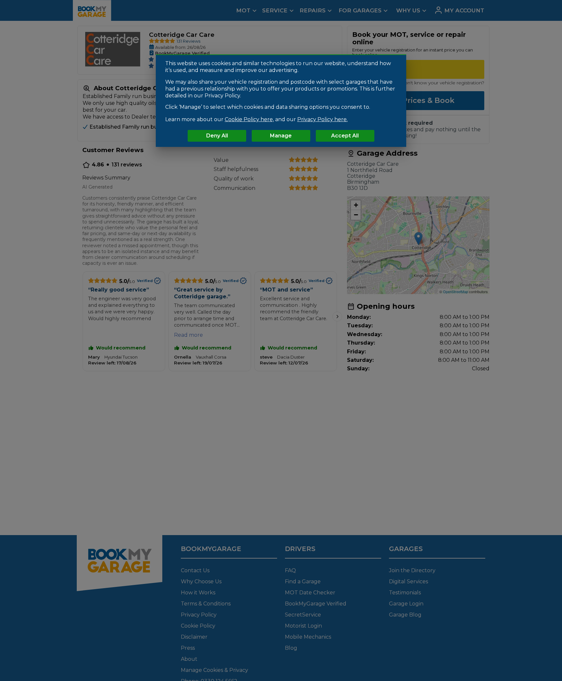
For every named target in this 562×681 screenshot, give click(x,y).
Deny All (217, 136)
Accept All (345, 136)
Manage (281, 136)
